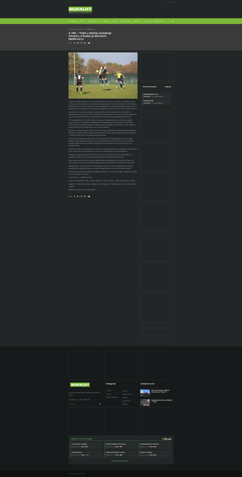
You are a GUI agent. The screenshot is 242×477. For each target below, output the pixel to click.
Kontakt (71, 2)
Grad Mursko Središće (79, 444)
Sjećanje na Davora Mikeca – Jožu (161, 401)
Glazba (124, 404)
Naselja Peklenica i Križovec (149, 444)
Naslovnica (73, 21)
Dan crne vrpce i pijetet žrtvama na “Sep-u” (160, 391)
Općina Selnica (77, 452)
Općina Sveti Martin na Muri (115, 452)
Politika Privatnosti (112, 397)
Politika (106, 21)
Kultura (124, 397)
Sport (115, 21)
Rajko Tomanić (91, 29)
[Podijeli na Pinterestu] (81, 43)
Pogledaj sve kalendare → (121, 461)
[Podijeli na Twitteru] (78, 43)
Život (83, 21)
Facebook (170, 2)
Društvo (137, 21)
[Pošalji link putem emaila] (89, 43)
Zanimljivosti (159, 21)
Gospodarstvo (93, 21)
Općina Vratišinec (146, 452)
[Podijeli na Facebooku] (74, 43)
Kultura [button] (147, 21)
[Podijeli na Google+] (85, 43)
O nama (77, 2)
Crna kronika (126, 21)
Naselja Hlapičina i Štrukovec (116, 444)
